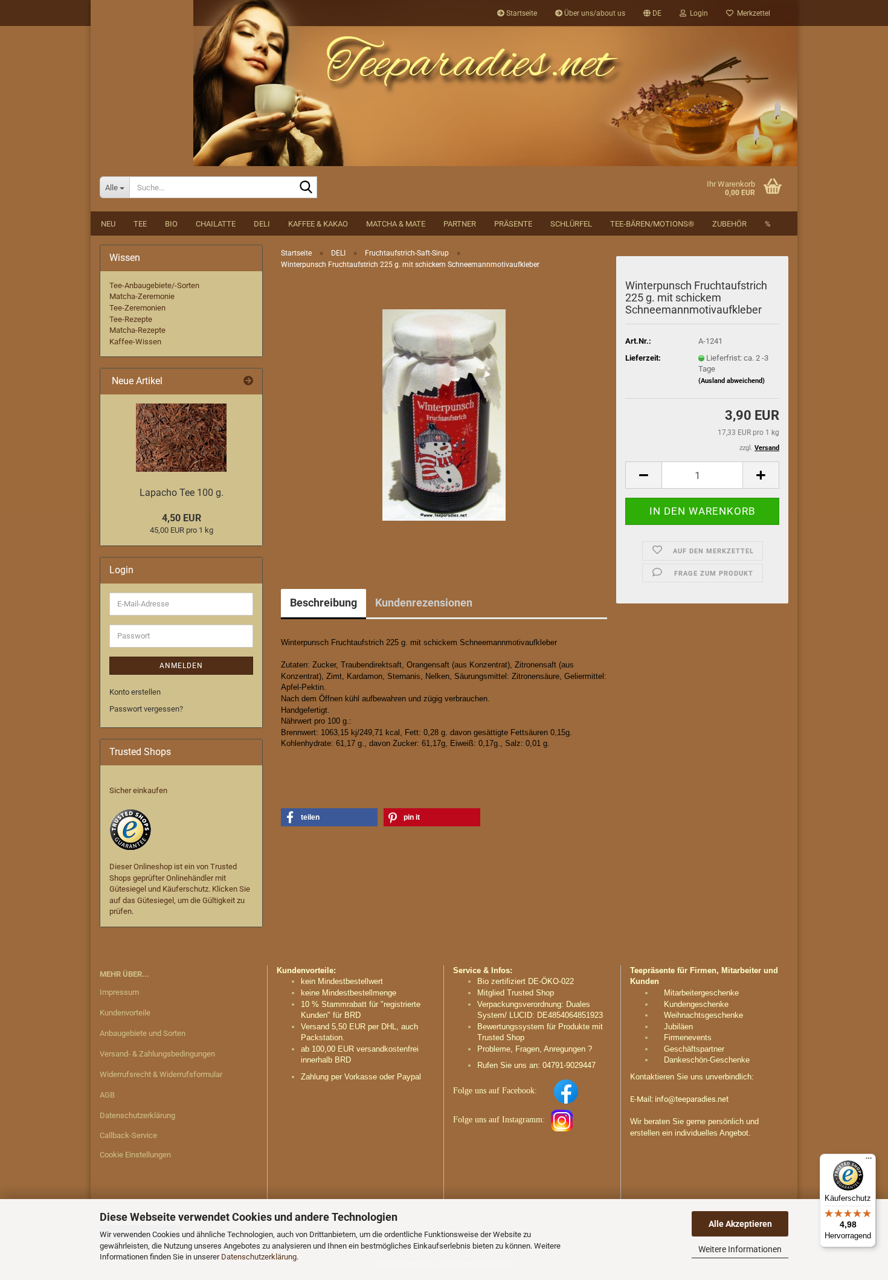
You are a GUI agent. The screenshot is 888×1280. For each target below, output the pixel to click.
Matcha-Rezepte (137, 330)
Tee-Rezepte (130, 319)
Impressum (119, 992)
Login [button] (697, 13)
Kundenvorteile (125, 1012)
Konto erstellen (135, 691)
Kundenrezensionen (423, 602)
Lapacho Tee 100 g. (182, 492)
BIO (171, 223)
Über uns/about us (593, 13)
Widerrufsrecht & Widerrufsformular (161, 1074)
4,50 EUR (181, 518)
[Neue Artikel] (248, 381)
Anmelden (181, 665)
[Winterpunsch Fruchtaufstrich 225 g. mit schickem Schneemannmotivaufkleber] (444, 414)
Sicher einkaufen (138, 790)
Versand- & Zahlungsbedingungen (157, 1053)
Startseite (520, 13)
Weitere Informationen (740, 1249)
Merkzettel (751, 13)
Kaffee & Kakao (318, 223)
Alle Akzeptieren (740, 1224)
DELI (262, 223)
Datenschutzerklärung (259, 1256)
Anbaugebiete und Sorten (142, 1033)
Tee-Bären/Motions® (652, 223)
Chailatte (216, 223)
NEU (108, 223)
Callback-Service (128, 1135)
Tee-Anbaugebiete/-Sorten (154, 285)
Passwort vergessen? (146, 708)
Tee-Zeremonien (137, 307)
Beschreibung (323, 602)
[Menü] (868, 1161)
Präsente (513, 223)
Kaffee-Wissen (135, 341)
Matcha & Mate (395, 223)
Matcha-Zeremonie (142, 296)
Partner (459, 223)
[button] (652, 13)
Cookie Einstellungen (135, 1154)
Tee (140, 223)
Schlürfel (571, 223)
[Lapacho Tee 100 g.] (181, 438)
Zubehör (729, 223)
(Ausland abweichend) (731, 381)
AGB (107, 1094)
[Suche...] (305, 188)
